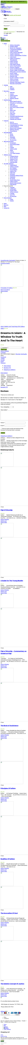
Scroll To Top (4, 1036)
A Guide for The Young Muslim (12, 581)
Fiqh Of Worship (7, 510)
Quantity (4, 347)
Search (17, 9)
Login (5, 28)
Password (7, 25)
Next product (4, 291)
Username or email (9, 21)
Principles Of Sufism (7, 288)
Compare (3, 352)
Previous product (5, 263)
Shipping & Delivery (9, 370)
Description (7, 366)
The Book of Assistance (9, 726)
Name (3, 422)
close (2, 1034)
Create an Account (15, 15)
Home (2, 260)
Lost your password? (9, 31)
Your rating (4, 407)
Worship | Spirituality (9, 260)
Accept (2, 1041)
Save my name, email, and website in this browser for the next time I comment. (12, 429)
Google (6, 35)
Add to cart (3, 349)
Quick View (4, 522)
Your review (4, 409)
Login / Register (7, 1029)
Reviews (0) (7, 368)
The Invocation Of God (9, 913)
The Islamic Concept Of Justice (12, 984)
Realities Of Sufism (8, 859)
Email (2, 425)
